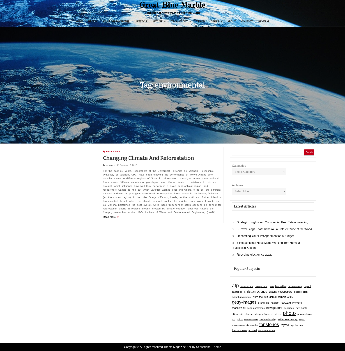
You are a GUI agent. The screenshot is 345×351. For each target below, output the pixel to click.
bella (272, 286)
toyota (285, 325)
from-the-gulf (260, 296)
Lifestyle (141, 21)
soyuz (302, 319)
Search (309, 152)
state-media (252, 325)
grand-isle (263, 302)
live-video (297, 303)
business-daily (295, 286)
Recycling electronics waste (254, 254)
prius (240, 319)
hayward (286, 302)
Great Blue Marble (172, 4)
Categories (239, 165)
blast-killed (280, 286)
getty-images (244, 302)
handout (275, 303)
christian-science (255, 291)
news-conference (256, 308)
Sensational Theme (208, 346)
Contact (247, 21)
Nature (158, 21)
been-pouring (261, 286)
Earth (109, 152)
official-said (237, 314)
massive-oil (238, 307)
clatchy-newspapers (280, 291)
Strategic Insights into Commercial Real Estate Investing (272, 222)
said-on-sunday (251, 319)
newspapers (274, 308)
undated (253, 330)
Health (93, 21)
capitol (307, 286)
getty (290, 297)
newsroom (289, 308)
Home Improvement (116, 21)
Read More (109, 216)
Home (79, 21)
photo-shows (304, 314)
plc (233, 319)
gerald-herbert (277, 296)
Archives (237, 185)
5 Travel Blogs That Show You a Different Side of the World (274, 229)
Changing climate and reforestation (148, 158)
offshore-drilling (253, 314)
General (264, 21)
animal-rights (246, 286)
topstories (269, 324)
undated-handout (266, 330)
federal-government (241, 297)
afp (235, 285)
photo (289, 313)
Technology (179, 21)
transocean (239, 330)
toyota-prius (297, 325)
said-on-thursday (267, 319)
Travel (200, 21)
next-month (301, 308)
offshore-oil (267, 314)
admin (109, 165)
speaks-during (238, 325)
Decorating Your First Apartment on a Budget (265, 235)
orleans (278, 314)
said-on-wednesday (288, 319)
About (231, 21)
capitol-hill (237, 291)
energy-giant (301, 291)
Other (215, 21)
